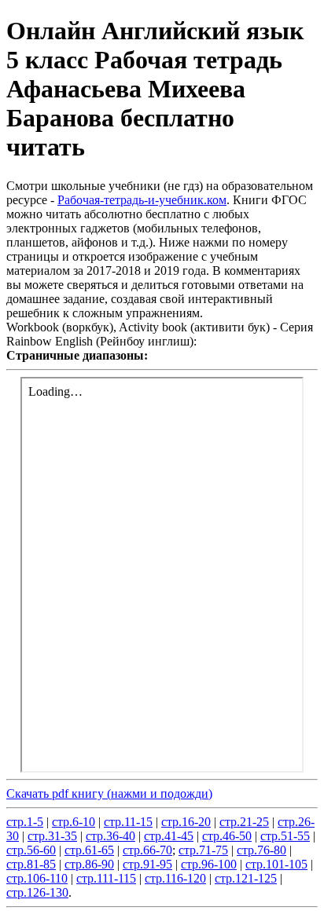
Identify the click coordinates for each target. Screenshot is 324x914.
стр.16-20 (186, 821)
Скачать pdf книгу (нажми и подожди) (109, 793)
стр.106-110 (37, 878)
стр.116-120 (175, 878)
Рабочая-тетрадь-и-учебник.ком (141, 200)
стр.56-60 (31, 850)
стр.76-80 (261, 850)
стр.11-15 (128, 821)
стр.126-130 (37, 892)
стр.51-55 (285, 836)
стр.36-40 (110, 836)
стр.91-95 (147, 864)
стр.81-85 (31, 864)
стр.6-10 (73, 821)
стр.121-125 (246, 878)
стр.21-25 (244, 821)
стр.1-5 (24, 821)
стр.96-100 (209, 864)
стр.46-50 (227, 836)
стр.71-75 (203, 850)
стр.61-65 (89, 850)
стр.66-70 (147, 850)
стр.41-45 (168, 836)
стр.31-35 (52, 836)
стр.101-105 (276, 864)
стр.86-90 (89, 864)
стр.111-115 (106, 878)
